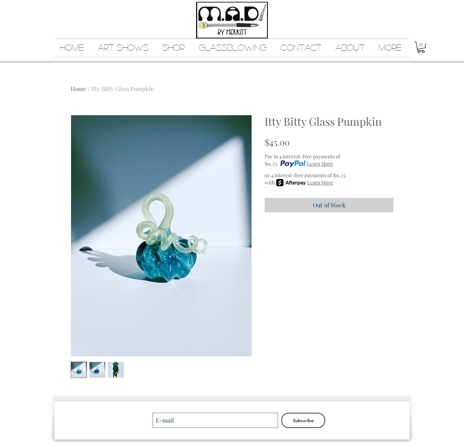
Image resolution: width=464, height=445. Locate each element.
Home (78, 88)
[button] (421, 47)
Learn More (320, 163)
